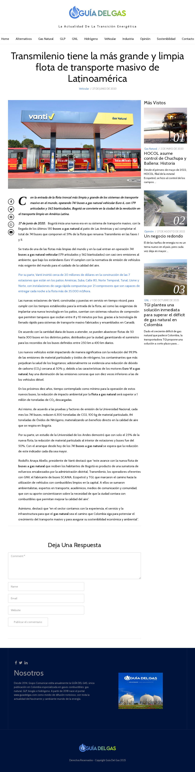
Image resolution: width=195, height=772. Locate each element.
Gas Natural (46, 39)
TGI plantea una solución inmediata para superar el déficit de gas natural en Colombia (164, 314)
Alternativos (24, 39)
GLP (63, 39)
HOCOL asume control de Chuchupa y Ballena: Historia (165, 158)
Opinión (145, 39)
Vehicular (110, 39)
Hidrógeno (91, 39)
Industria (128, 39)
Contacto (188, 39)
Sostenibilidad (166, 39)
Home (5, 39)
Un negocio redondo (163, 236)
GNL (75, 39)
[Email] (11, 232)
